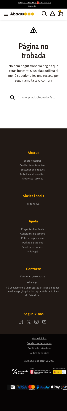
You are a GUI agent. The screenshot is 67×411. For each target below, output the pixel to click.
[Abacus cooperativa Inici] (23, 16)
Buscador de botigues (33, 170)
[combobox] (37, 97)
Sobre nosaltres (32, 161)
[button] (52, 14)
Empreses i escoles (32, 179)
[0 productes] (60, 15)
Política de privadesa (32, 238)
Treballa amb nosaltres (32, 174)
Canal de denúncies (32, 247)
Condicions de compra (32, 234)
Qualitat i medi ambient (33, 165)
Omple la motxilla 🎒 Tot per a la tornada (34, 4)
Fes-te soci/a (32, 204)
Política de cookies (32, 243)
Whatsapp (32, 282)
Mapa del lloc (39, 338)
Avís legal (32, 252)
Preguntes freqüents (32, 229)
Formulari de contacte (32, 276)
